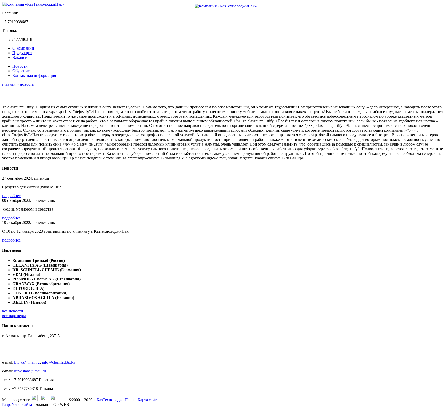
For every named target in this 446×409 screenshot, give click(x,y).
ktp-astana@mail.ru (30, 371)
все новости (12, 311)
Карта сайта (148, 400)
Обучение (21, 71)
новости (27, 84)
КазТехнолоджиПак (114, 400)
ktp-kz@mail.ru (27, 362)
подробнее (11, 196)
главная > (11, 84)
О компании (23, 48)
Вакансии (21, 57)
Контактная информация (34, 75)
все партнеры (14, 316)
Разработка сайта (17, 404)
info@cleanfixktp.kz (58, 362)
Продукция (22, 53)
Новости (20, 66)
